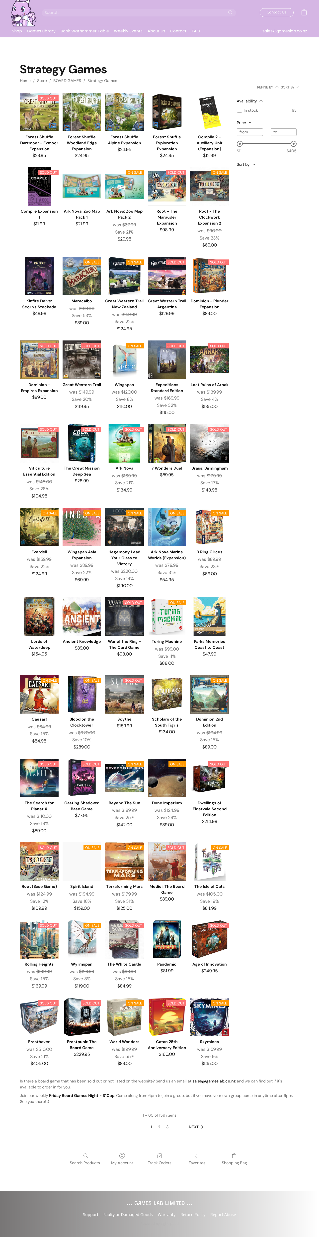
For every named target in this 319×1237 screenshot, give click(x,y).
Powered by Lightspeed (160, 1223)
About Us (156, 31)
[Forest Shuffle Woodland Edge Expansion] (82, 112)
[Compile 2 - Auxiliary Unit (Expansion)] (209, 112)
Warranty (166, 1214)
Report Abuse (223, 1214)
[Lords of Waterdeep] (39, 616)
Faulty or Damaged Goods (128, 1214)
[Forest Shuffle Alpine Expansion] (124, 112)
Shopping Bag (234, 1162)
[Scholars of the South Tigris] (167, 694)
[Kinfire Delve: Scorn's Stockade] (39, 276)
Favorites (197, 1162)
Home (25, 80)
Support (90, 1214)
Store (42, 80)
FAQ (196, 31)
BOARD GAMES (67, 80)
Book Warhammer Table (85, 31)
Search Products (85, 1162)
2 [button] (159, 1127)
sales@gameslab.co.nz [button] (284, 31)
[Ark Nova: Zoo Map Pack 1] (82, 186)
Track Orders (159, 1162)
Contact (178, 31)
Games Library (41, 31)
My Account (122, 1162)
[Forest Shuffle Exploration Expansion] (167, 112)
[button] (22, 12)
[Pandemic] (167, 939)
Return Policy (192, 1214)
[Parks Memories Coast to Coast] (209, 616)
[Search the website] (230, 12)
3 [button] (167, 1127)
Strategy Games (102, 80)
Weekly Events (128, 31)
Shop (17, 31)
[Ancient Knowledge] (82, 616)
